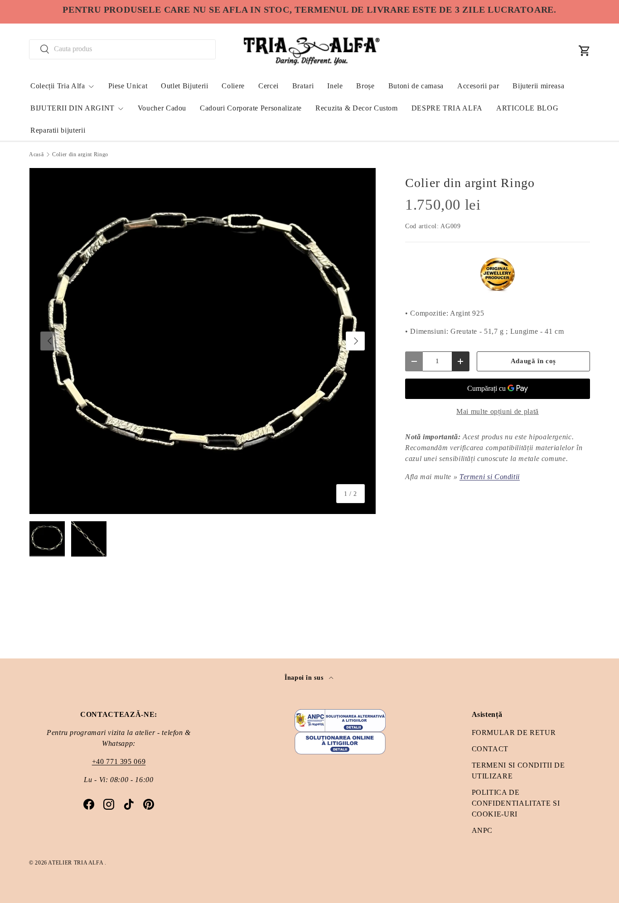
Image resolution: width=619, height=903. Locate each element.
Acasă (36, 154)
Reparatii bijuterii (57, 130)
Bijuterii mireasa (538, 86)
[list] (202, 341)
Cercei (268, 86)
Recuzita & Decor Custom (356, 108)
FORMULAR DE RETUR (514, 732)
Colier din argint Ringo (80, 154)
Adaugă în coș (533, 361)
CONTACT (490, 749)
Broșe (365, 86)
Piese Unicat (128, 86)
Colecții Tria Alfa (57, 86)
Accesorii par (478, 86)
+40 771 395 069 (119, 761)
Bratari (303, 86)
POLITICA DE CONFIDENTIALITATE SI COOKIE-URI (516, 803)
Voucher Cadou (162, 108)
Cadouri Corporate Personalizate (251, 108)
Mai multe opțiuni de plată (497, 411)
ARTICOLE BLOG (527, 108)
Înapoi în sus (305, 677)
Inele (335, 86)
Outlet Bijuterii (184, 86)
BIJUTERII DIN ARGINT (72, 108)
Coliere (233, 86)
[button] (585, 51)
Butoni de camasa (416, 86)
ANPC (482, 830)
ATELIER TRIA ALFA (76, 863)
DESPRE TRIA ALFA (447, 108)
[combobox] (122, 48)
